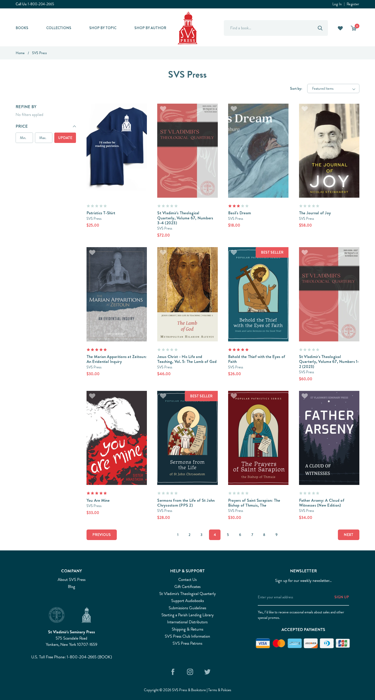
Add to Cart (187, 143)
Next (348, 534)
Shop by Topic (102, 28)
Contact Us (187, 579)
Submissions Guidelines (187, 608)
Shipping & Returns (187, 629)
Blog (71, 587)
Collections (58, 28)
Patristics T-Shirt (101, 213)
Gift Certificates (187, 587)
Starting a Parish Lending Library (187, 615)
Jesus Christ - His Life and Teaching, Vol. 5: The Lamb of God (187, 359)
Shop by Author (150, 28)
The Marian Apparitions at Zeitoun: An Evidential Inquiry (117, 359)
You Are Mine (98, 500)
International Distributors (187, 622)
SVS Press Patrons (187, 643)
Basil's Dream (239, 213)
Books (22, 28)
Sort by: (296, 88)
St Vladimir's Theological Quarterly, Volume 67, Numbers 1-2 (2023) (329, 362)
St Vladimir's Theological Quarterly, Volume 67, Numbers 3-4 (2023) (185, 218)
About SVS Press (72, 579)
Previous (101, 534)
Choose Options (116, 143)
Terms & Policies (219, 690)
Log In (337, 4)
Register (353, 4)
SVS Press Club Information (187, 636)
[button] (46, 126)
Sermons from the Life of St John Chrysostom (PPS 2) (186, 502)
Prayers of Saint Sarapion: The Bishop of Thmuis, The (254, 502)
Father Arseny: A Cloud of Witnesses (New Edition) (321, 502)
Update (65, 137)
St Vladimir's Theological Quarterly (187, 594)
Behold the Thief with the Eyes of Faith (256, 359)
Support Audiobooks (187, 601)
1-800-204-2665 (41, 4)
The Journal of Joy (315, 213)
